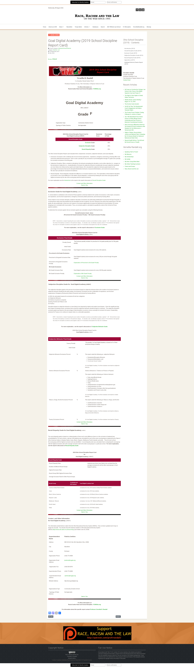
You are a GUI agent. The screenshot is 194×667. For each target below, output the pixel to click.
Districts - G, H (56, 50)
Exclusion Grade (100, 227)
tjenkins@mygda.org (69, 560)
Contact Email (126, 80)
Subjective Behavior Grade (99, 326)
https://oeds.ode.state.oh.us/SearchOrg (63, 529)
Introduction (67, 180)
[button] (61, 27)
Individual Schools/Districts (64, 48)
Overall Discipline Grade (99, 180)
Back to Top (84, 185)
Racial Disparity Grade (72, 445)
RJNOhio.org (97, 88)
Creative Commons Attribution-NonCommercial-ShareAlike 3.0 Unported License (72, 660)
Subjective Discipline (85, 146)
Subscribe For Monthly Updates (80, 2)
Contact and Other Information (84, 183)
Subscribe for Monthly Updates (80, 665)
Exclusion (88, 142)
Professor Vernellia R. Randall (98, 609)
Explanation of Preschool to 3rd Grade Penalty (86, 262)
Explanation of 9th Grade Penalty (83, 273)
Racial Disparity (86, 149)
